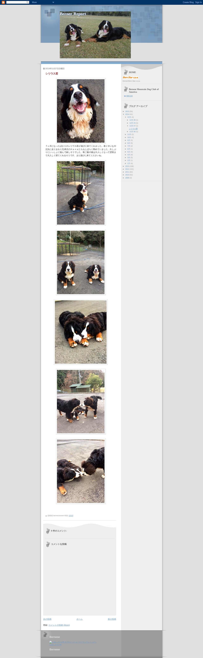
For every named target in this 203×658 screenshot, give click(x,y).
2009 (127, 178)
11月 (129, 134)
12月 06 (132, 131)
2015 (127, 111)
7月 (129, 146)
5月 (129, 152)
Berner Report (73, 13)
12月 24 (132, 123)
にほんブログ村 (55, 644)
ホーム (79, 619)
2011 (127, 172)
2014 (127, 114)
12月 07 (132, 126)
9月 (129, 140)
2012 (127, 169)
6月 (129, 149)
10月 (129, 137)
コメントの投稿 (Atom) (59, 625)
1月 (129, 163)
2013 (127, 166)
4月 (129, 155)
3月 (129, 157)
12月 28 (132, 120)
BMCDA (129, 96)
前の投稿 (112, 619)
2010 (127, 175)
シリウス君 (133, 129)
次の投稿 (47, 619)
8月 (129, 143)
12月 (129, 117)
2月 (129, 160)
